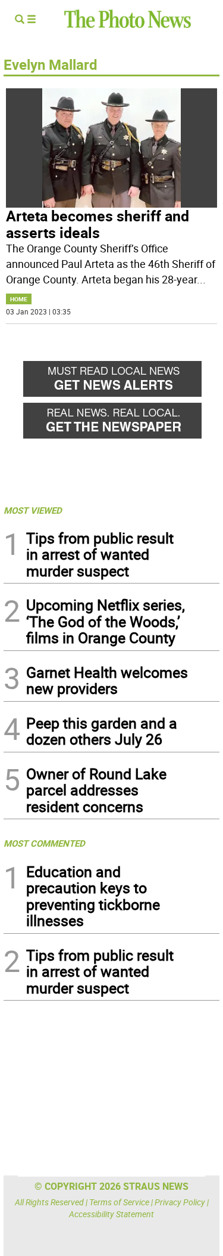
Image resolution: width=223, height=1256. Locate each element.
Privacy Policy (180, 1202)
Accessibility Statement (111, 1214)
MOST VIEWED (33, 510)
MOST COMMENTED (44, 843)
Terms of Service (119, 1202)
